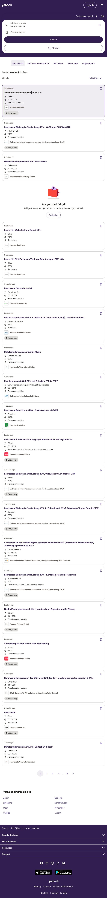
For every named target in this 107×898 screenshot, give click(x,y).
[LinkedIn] (63, 863)
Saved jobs (72, 63)
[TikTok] (58, 863)
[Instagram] (52, 863)
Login (88, 5)
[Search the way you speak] (102, 16)
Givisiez (6, 812)
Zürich (6, 797)
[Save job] (101, 88)
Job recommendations (38, 63)
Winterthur (59, 808)
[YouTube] (47, 863)
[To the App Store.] (43, 872)
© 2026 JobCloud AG (63, 886)
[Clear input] (99, 25)
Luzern (58, 812)
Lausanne (7, 802)
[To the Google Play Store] (63, 872)
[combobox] (53, 25)
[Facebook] (41, 863)
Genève (58, 797)
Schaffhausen (61, 802)
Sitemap (37, 886)
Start (4, 828)
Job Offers (15, 828)
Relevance (94, 78)
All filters (56, 48)
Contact (47, 886)
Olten (5, 808)
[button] (87, 16)
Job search (17, 63)
